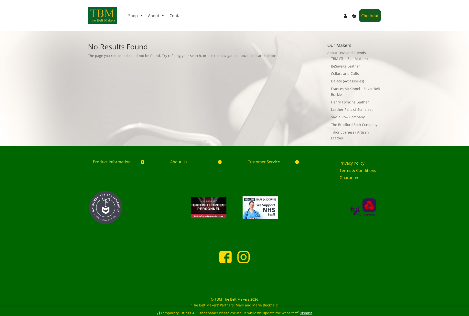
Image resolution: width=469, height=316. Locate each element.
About (153, 15)
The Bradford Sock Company (354, 124)
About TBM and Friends (346, 52)
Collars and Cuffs (345, 73)
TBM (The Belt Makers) (349, 58)
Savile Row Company (348, 117)
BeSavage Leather (345, 66)
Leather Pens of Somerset (352, 109)
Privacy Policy (352, 163)
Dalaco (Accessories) (347, 81)
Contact (177, 15)
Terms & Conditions (358, 170)
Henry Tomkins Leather (350, 102)
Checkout (370, 15)
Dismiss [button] (306, 313)
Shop (133, 15)
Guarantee (349, 177)
